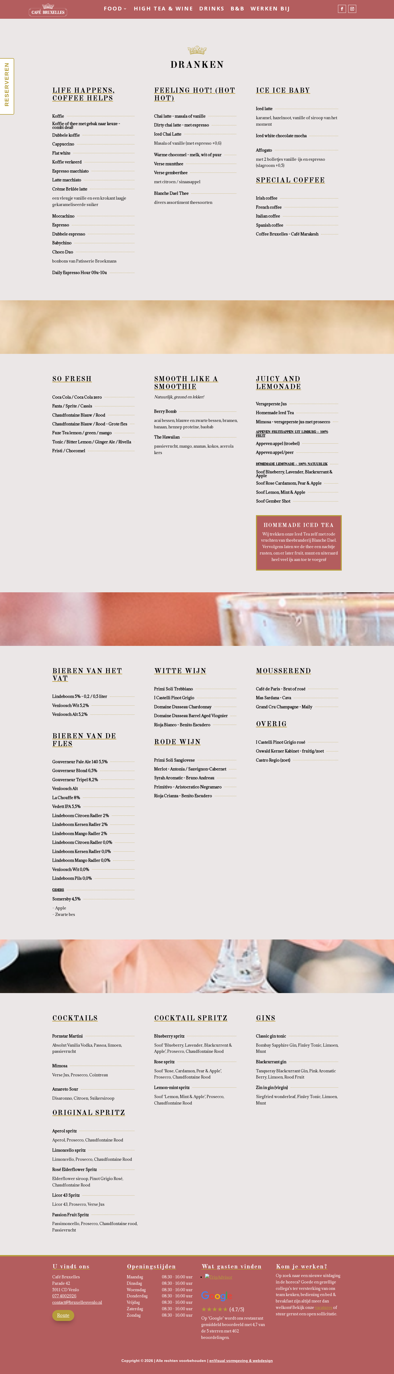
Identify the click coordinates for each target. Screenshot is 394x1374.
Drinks (212, 9)
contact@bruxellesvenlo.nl (77, 1302)
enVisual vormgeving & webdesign (241, 1360)
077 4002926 (64, 1295)
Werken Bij (270, 9)
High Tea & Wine (163, 9)
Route (63, 1315)
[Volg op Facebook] (342, 9)
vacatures (323, 1307)
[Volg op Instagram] (352, 9)
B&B (238, 9)
